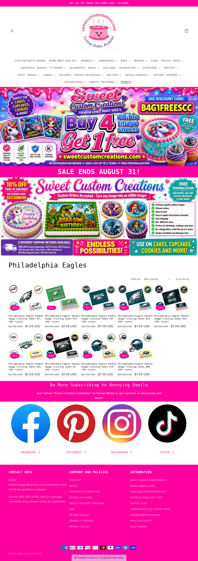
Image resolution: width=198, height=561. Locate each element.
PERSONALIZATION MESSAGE (148, 491)
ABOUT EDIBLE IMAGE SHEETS (148, 479)
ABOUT (73, 485)
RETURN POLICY (79, 514)
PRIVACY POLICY (79, 526)
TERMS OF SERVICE (81, 520)
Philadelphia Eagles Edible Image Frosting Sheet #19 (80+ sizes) (171, 319)
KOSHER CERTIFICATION (145, 514)
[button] (12, 31)
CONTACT (75, 479)
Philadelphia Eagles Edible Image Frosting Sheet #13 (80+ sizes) (135, 319)
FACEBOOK (28, 452)
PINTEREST (74, 452)
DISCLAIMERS (138, 526)
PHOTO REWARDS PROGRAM (87, 503)
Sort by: (136, 279)
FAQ (71, 508)
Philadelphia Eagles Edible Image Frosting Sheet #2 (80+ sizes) (62, 367)
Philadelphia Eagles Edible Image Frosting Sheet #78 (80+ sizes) (26, 367)
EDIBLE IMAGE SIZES (142, 485)
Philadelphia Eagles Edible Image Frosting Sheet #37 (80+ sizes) (98, 319)
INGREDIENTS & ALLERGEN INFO (150, 508)
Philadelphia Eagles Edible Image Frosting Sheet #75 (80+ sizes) (62, 319)
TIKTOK (165, 452)
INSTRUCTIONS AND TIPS (146, 497)
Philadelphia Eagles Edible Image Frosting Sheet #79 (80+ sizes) (98, 367)
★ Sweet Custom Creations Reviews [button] (99, 557)
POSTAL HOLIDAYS (80, 497)
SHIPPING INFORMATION (84, 491)
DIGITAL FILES (138, 503)
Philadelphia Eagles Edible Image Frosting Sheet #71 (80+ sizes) (26, 319)
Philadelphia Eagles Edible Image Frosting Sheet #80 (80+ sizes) (135, 367)
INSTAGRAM (119, 452)
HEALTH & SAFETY (141, 520)
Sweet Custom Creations (29, 553)
